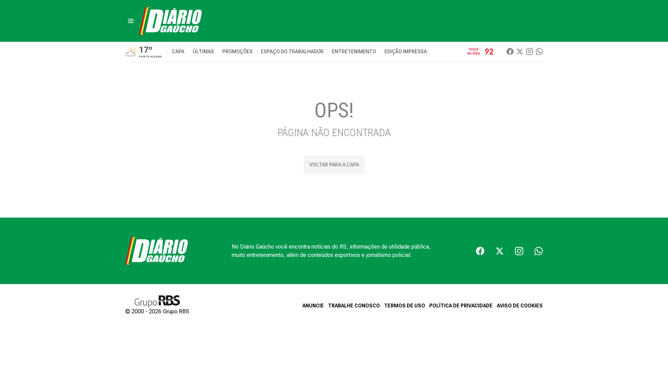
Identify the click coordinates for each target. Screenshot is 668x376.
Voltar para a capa (334, 164)
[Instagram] (529, 51)
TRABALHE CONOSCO (354, 305)
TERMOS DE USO (404, 305)
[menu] (131, 21)
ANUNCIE (313, 305)
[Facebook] (510, 51)
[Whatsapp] (539, 51)
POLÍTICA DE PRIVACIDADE (461, 305)
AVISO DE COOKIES (520, 305)
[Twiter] (519, 51)
